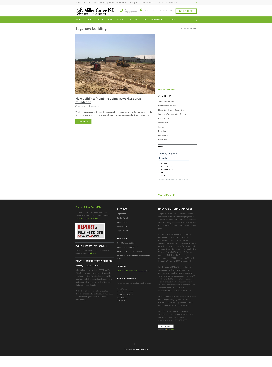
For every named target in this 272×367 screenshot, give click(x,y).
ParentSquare (122, 289)
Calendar (87, 3)
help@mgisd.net (131, 12)
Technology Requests (167, 101)
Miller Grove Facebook (125, 292)
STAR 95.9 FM (122, 301)
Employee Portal (123, 231)
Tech (144, 20)
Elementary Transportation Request (172, 110)
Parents (100, 20)
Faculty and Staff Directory (86, 218)
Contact (173, 3)
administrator (95, 106)
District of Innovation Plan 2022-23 (131, 271)
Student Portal (122, 222)
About (78, 3)
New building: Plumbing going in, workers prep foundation (108, 100)
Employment (162, 3)
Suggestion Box (186, 11)
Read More (83, 122)
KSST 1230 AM (122, 298)
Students (89, 20)
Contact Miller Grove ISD (88, 207)
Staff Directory (99, 3)
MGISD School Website (125, 295)
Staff (110, 20)
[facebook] (196, 2)
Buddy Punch (163, 118)
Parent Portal (122, 226)
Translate (171, 329)
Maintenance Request (167, 105)
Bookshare (162, 131)
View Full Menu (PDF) (167, 195)
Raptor (161, 127)
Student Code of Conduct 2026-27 (129, 251)
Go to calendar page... (167, 89)
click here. (93, 253)
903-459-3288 (130, 9)
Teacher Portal (122, 218)
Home (77, 20)
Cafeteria (133, 20)
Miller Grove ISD (142, 349)
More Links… (163, 139)
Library (172, 20)
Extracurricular (157, 20)
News (138, 3)
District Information (118, 3)
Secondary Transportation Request (172, 114)
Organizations (148, 3)
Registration (121, 214)
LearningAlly (163, 135)
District (120, 20)
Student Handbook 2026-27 (127, 247)
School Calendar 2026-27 (126, 243)
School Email (163, 122)
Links (131, 3)
